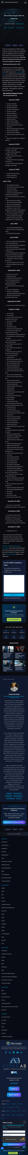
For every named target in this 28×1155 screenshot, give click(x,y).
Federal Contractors (6, 954)
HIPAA (5, 27)
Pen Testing (20, 1103)
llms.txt (3, 1000)
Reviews (3, 1023)
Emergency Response (6, 1036)
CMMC (3, 888)
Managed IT (4, 848)
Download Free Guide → (14, 1144)
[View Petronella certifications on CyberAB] (14, 1064)
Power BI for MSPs (5, 983)
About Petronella (5, 1017)
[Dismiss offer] (24, 1122)
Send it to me (14, 594)
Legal (2, 960)
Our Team (3, 1020)
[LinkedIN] (14, 1053)
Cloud (3, 1118)
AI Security (17, 1107)
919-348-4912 (6, 546)
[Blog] (21, 1053)
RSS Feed (3, 1010)
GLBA (2, 937)
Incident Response (6, 868)
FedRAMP (3, 924)
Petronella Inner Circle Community (9, 1006)
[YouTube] (18, 1053)
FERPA (2, 927)
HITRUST (3, 940)
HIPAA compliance (10, 554)
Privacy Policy (17, 1147)
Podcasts (3, 993)
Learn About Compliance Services (14, 822)
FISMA (2, 930)
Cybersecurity (5, 845)
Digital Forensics (5, 864)
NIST (2, 894)
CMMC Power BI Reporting (7, 907)
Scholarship (4, 1030)
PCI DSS (3, 901)
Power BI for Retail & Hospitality (9, 976)
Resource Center (5, 996)
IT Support (13, 1114)
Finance (3, 957)
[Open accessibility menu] (2, 1148)
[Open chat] (24, 1147)
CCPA (2, 917)
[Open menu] (25, 2)
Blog (2, 990)
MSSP (2, 871)
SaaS (2, 970)
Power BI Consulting (6, 877)
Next (21, 45)
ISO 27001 (3, 911)
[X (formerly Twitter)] (10, 1053)
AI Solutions (4, 842)
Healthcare (4, 950)
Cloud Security (20, 27)
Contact (3, 1033)
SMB (2, 963)
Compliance (20, 24)
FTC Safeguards (5, 933)
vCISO (2, 858)
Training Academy (5, 881)
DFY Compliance (5, 874)
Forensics (4, 1107)
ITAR (2, 943)
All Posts (15, 45)
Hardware (3, 851)
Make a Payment (14, 1094)
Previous (8, 45)
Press (2, 1026)
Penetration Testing (6, 861)
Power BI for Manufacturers (8, 973)
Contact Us (14, 1089)
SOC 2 (2, 898)
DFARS (3, 920)
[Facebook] (6, 1053)
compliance (19, 72)
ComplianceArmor (5, 904)
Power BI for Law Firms (6, 980)
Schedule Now (13, 1153)
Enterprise (4, 967)
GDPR (2, 914)
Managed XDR (4, 855)
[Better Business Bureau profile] (14, 1072)
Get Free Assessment (14, 619)
